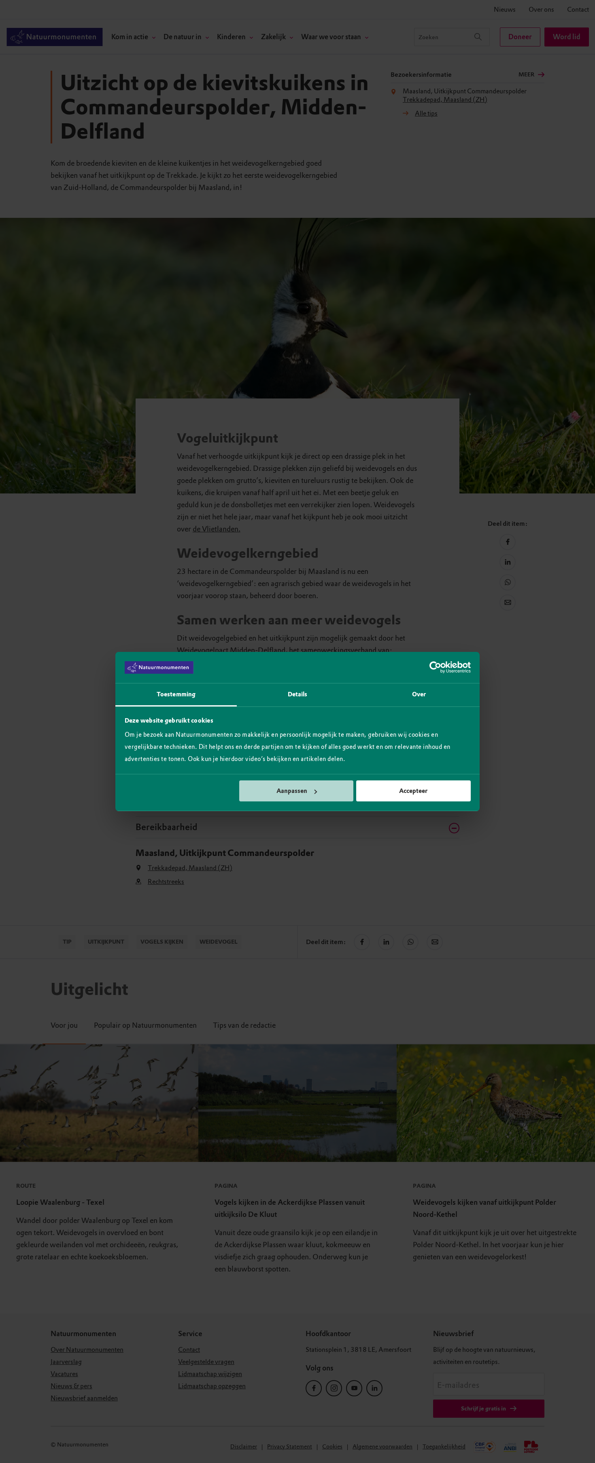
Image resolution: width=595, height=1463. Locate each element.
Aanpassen (291, 791)
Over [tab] (419, 694)
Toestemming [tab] (176, 694)
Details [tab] (298, 694)
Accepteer (413, 791)
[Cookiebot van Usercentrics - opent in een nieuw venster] (435, 668)
